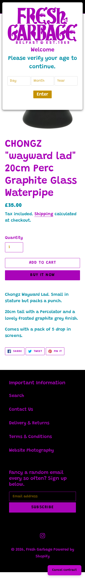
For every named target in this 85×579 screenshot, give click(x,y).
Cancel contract (64, 570)
